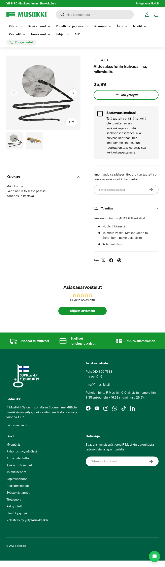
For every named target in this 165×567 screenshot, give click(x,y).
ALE (77, 34)
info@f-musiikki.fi (147, 3)
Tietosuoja (13, 499)
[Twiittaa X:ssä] (103, 260)
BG (95, 60)
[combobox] (95, 14)
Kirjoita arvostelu (82, 310)
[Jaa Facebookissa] (111, 260)
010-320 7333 (102, 371)
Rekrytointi (14, 506)
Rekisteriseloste (17, 485)
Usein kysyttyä (16, 513)
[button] (156, 14)
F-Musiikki (20, 545)
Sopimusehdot (16, 479)
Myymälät (13, 444)
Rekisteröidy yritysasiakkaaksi (27, 520)
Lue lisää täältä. (17, 425)
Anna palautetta (17, 458)
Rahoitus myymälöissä (21, 451)
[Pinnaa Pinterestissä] (119, 260)
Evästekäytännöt (18, 492)
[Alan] (154, 556)
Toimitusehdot (16, 472)
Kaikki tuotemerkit (19, 465)
